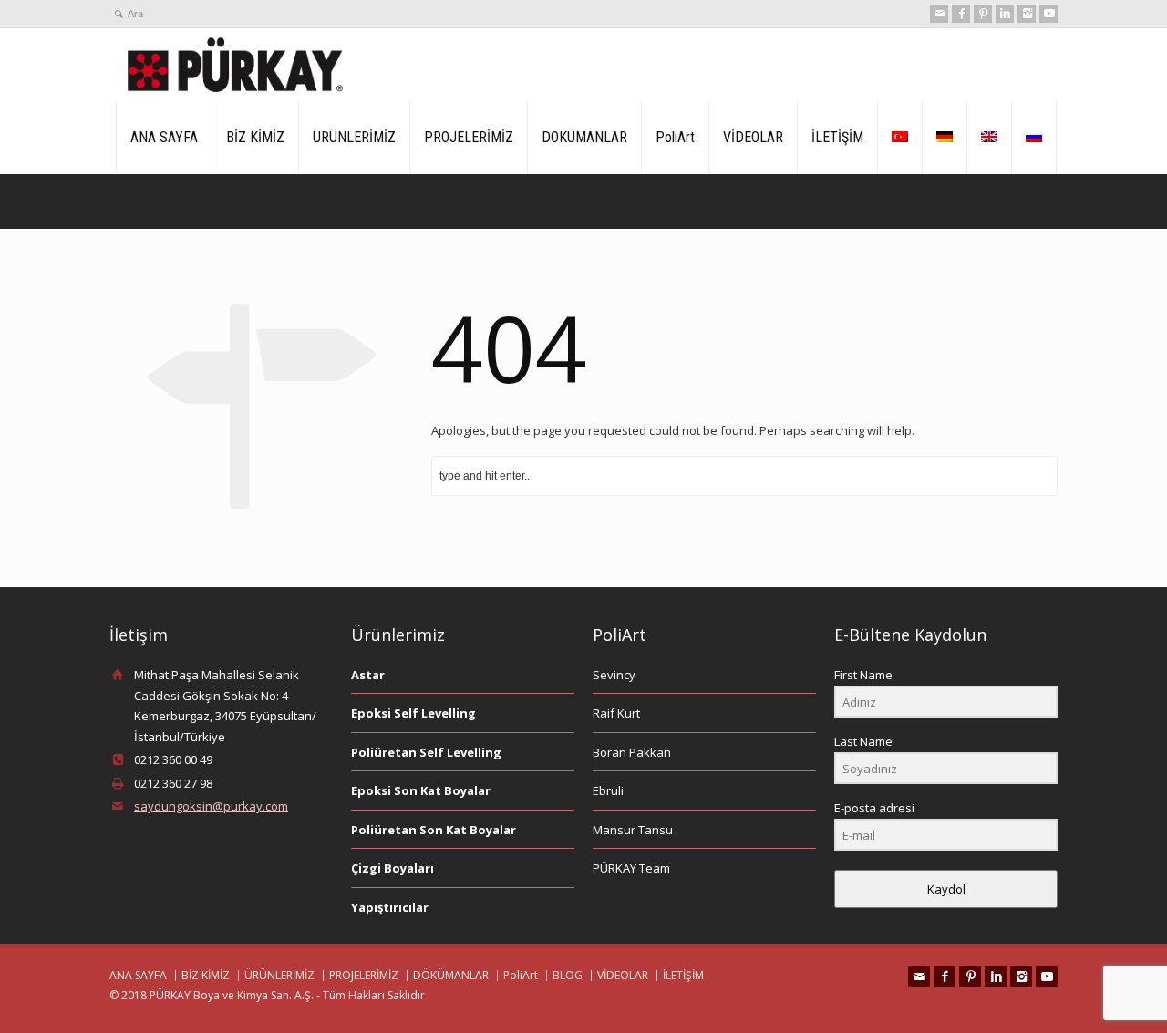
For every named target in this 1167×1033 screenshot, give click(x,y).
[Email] (939, 14)
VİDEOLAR (753, 137)
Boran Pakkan (632, 752)
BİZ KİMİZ (255, 137)
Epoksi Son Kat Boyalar (421, 790)
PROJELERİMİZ (468, 137)
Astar (368, 674)
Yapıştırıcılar (390, 907)
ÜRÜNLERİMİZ (354, 137)
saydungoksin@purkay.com (211, 806)
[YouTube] (1048, 14)
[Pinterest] (983, 14)
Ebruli (608, 790)
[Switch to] (900, 137)
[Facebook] (961, 14)
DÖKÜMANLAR (451, 975)
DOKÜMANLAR (584, 137)
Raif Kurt (616, 713)
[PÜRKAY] (235, 64)
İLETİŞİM (837, 137)
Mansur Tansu (633, 829)
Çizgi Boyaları (392, 868)
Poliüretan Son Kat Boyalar (433, 829)
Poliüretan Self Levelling (426, 752)
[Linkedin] (1005, 14)
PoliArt (675, 137)
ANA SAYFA (164, 137)
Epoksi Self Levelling (413, 713)
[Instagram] (1026, 14)
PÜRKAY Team (631, 868)
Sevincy (614, 674)
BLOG (568, 975)
